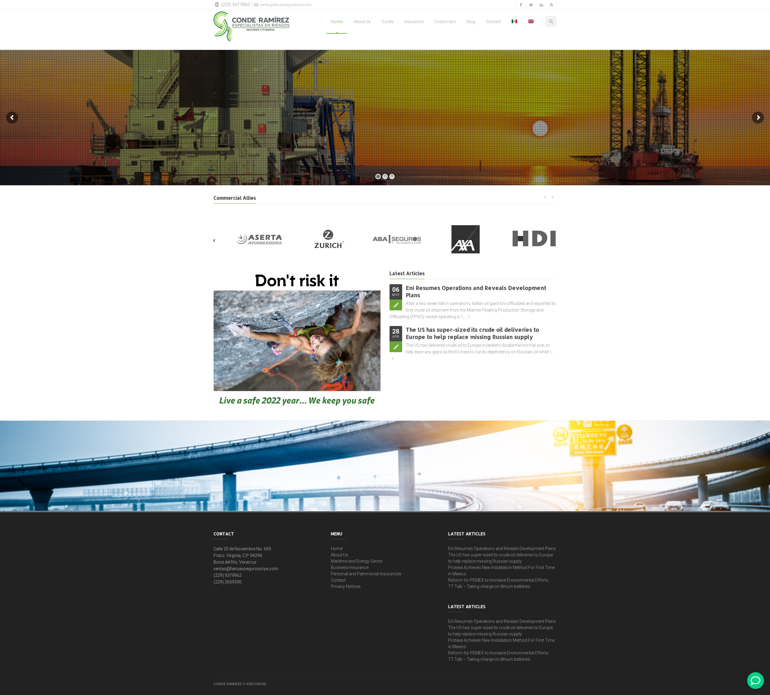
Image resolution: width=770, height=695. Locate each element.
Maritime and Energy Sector (357, 561)
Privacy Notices (346, 586)
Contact (493, 21)
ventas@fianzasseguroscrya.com (285, 5)
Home (337, 21)
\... (463, 316)
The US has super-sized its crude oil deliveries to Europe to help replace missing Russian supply (472, 333)
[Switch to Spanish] (514, 21)
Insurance (414, 21)
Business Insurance (349, 567)
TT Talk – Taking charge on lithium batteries (489, 586)
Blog (471, 21)
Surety (388, 21)
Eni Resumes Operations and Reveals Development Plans (502, 548)
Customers (445, 21)
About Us (362, 21)
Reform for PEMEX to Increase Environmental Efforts (498, 580)
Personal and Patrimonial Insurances (366, 573)
